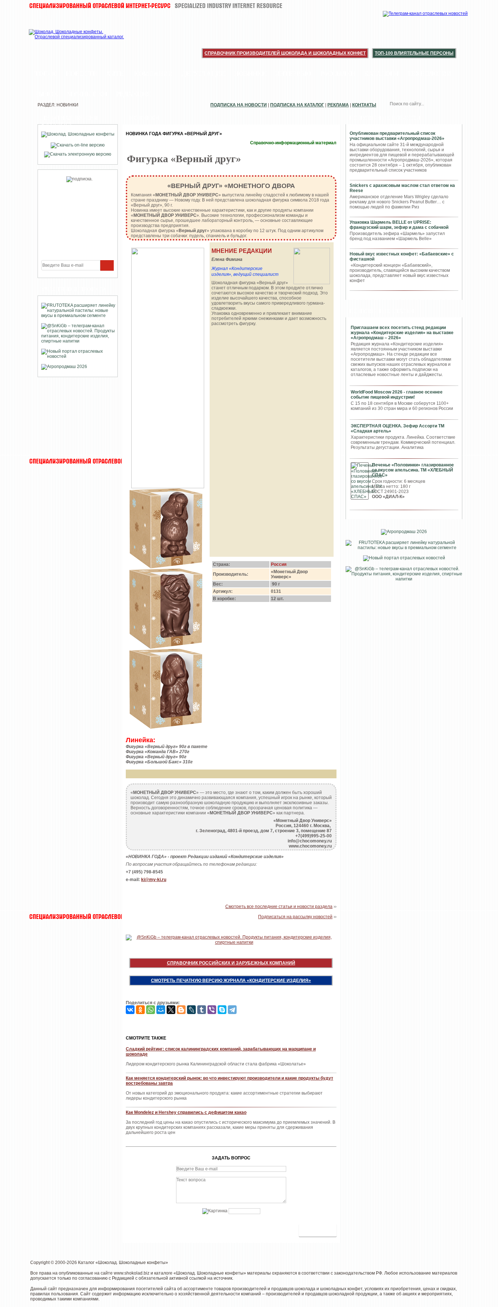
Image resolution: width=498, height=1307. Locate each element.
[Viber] (211, 1009)
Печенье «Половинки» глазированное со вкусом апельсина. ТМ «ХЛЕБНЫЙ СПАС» (413, 470)
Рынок (46, 94)
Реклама (338, 104)
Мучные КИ (87, 94)
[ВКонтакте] (130, 1009)
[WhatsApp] (150, 1009)
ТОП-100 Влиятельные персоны (414, 53)
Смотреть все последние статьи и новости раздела (278, 906)
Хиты (115, 73)
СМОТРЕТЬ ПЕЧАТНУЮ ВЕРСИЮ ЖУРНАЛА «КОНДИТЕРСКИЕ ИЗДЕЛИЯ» (231, 980)
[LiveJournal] (191, 1009)
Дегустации (203, 73)
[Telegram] (232, 1009)
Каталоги (381, 73)
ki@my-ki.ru (153, 879)
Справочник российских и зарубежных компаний (231, 963)
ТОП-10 (46, 73)
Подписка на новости (238, 104)
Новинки (250, 73)
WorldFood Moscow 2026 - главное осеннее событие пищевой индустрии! (397, 395)
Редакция (133, 94)
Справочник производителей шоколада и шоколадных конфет (285, 53)
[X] (171, 1009)
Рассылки (337, 73)
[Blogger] (181, 1009)
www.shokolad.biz (131, 1273)
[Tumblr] (201, 1009)
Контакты (364, 104)
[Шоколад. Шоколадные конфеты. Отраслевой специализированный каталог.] (77, 40)
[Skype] (222, 1009)
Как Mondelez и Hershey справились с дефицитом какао (186, 1112)
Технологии (429, 73)
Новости (81, 73)
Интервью (293, 73)
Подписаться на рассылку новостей (295, 916)
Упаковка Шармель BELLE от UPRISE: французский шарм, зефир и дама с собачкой (399, 225)
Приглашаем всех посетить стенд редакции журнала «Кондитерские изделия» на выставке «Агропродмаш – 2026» (402, 332)
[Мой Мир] (160, 1009)
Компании (153, 73)
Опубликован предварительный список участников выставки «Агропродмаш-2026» (397, 136)
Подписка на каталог (297, 104)
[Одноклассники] (140, 1009)
